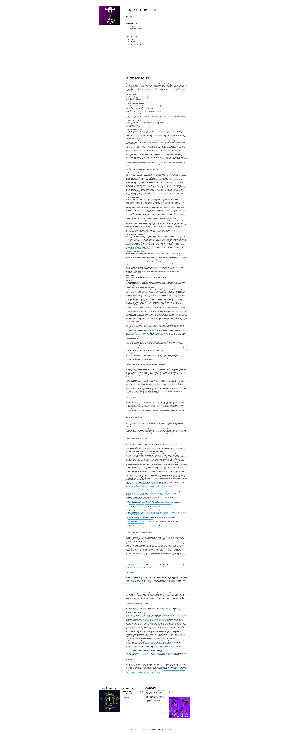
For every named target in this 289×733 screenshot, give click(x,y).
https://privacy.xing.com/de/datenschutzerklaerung (140, 519)
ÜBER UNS (110, 30)
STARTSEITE (109, 28)
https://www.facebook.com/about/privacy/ (147, 485)
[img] (109, 15)
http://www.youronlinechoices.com (162, 487)
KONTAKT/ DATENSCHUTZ (110, 36)
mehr (130, 695)
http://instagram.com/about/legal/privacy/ (138, 498)
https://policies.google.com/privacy (134, 493)
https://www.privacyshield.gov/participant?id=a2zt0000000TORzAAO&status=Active (150, 504)
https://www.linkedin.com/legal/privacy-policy (148, 512)
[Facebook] (169, 692)
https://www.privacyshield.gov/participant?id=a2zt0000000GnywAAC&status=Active (150, 489)
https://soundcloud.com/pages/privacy (137, 527)
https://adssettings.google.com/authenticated (160, 493)
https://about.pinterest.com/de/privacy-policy (139, 508)
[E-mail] (169, 690)
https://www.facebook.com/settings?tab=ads (139, 487)
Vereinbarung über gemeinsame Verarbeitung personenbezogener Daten (152, 483)
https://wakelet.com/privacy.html (136, 523)
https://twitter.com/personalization (166, 502)
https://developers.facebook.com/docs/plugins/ (148, 616)
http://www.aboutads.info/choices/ (137, 333)
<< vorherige (126, 697)
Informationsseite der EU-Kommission (139, 248)
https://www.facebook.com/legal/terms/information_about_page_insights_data (149, 486)
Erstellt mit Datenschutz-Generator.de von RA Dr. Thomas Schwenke (143, 672)
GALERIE (110, 34)
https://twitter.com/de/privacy (144, 502)
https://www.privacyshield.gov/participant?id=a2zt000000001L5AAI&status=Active (149, 494)
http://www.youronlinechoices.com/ (164, 333)
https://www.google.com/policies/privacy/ (153, 566)
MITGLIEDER (110, 32)
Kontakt (162, 697)
